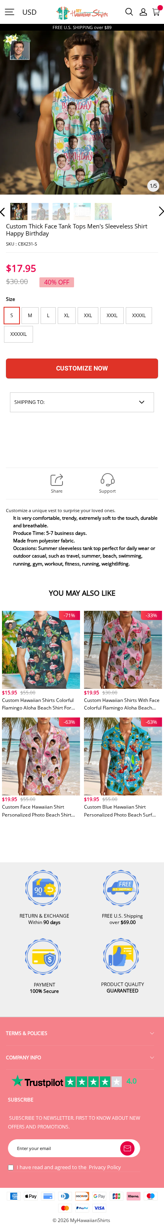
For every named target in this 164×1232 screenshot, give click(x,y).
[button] (18, 123)
